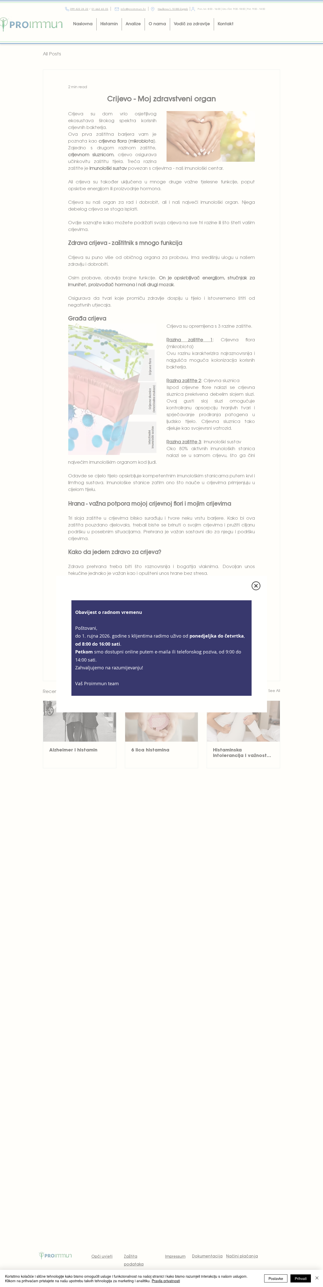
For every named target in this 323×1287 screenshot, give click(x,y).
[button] (256, 585)
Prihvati (301, 1278)
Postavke (275, 1278)
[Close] (317, 1278)
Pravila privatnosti (166, 1280)
